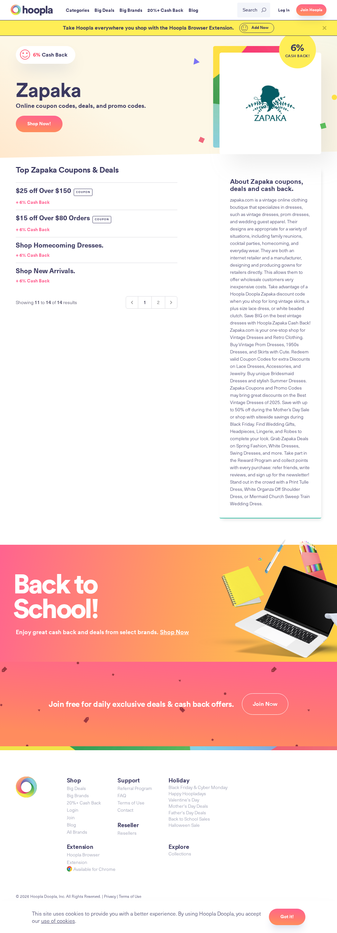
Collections (179, 853)
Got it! (287, 916)
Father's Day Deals (187, 812)
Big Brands (78, 795)
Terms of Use (130, 802)
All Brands (77, 831)
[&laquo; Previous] (132, 302)
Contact (125, 809)
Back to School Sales (189, 819)
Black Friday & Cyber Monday (197, 787)
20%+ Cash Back (84, 802)
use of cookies (58, 920)
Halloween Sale (184, 825)
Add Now (259, 28)
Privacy (110, 896)
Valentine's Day (183, 800)
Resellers (127, 832)
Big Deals (76, 788)
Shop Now (174, 632)
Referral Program (134, 788)
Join (71, 817)
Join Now (265, 703)
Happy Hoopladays (187, 793)
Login (72, 809)
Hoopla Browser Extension (83, 858)
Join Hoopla (311, 10)
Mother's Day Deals (188, 806)
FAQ (121, 795)
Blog (71, 824)
